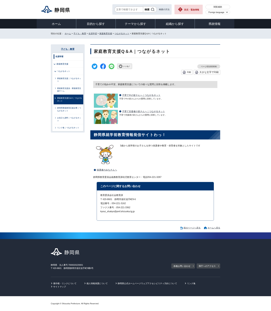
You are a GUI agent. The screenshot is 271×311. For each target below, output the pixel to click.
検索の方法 (164, 9)
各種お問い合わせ (181, 266)
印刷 (189, 72)
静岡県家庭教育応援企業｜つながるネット (69, 109)
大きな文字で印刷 (209, 72)
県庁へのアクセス (207, 266)
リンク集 (191, 283)
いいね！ (126, 66)
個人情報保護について (97, 283)
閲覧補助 (218, 7)
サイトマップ (59, 286)
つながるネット (121, 33)
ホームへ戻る (213, 228)
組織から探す (175, 23)
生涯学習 (92, 33)
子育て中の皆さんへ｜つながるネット (141, 95)
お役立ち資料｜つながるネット (69, 119)
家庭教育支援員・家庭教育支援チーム (69, 89)
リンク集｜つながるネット (68, 128)
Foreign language (216, 12)
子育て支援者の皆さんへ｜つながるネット (143, 111)
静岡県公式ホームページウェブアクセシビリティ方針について (147, 283)
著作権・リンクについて (65, 283)
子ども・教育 (79, 33)
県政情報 (214, 23)
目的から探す (96, 23)
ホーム (56, 23)
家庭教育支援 (105, 33)
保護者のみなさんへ (107, 170)
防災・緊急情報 (191, 9)
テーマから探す (135, 23)
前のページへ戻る (192, 228)
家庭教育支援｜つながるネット (69, 79)
